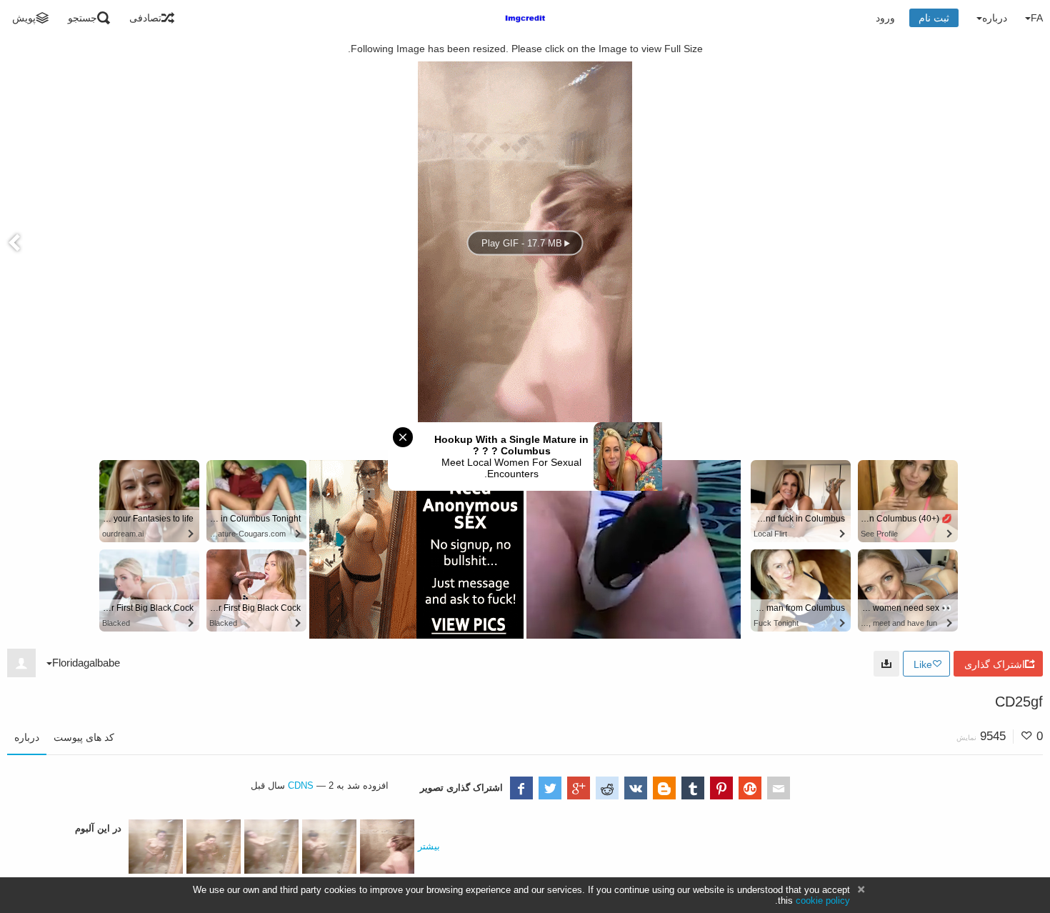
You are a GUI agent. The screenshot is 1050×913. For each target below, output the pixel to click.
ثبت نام (934, 18)
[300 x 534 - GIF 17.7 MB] (886, 664)
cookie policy (823, 900)
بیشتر (429, 846)
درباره (26, 737)
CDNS (301, 785)
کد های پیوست (84, 737)
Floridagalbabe (86, 663)
